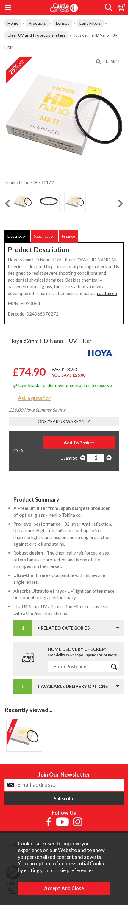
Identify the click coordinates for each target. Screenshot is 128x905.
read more (107, 293)
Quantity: (68, 458)
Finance (68, 236)
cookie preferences (72, 870)
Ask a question (34, 398)
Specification (44, 236)
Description (17, 236)
